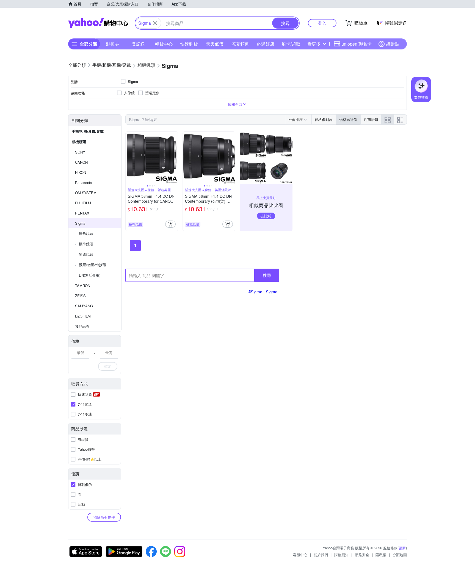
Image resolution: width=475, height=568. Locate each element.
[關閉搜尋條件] (155, 23)
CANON (81, 162)
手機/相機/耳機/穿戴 (88, 131)
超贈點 (392, 44)
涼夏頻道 (240, 44)
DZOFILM (83, 316)
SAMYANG (84, 305)
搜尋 (267, 275)
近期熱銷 (371, 119)
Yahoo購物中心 (98, 23)
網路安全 (362, 554)
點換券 (112, 44)
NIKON (80, 172)
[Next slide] (174, 158)
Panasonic (83, 182)
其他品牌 (82, 326)
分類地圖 (400, 554)
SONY (80, 152)
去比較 (266, 216)
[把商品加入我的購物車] (170, 224)
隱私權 (380, 554)
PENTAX (82, 213)
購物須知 (341, 554)
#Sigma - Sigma (262, 291)
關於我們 (321, 554)
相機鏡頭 (79, 141)
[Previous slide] (129, 158)
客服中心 (300, 554)
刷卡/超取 (291, 44)
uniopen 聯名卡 (356, 44)
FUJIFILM (83, 202)
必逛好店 (265, 44)
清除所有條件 (104, 517)
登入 (322, 23)
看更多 (314, 44)
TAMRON (82, 285)
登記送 (138, 44)
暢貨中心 (164, 44)
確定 (107, 366)
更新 (402, 547)
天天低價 (214, 44)
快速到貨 (189, 44)
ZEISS (80, 295)
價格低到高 (324, 119)
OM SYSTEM (85, 192)
